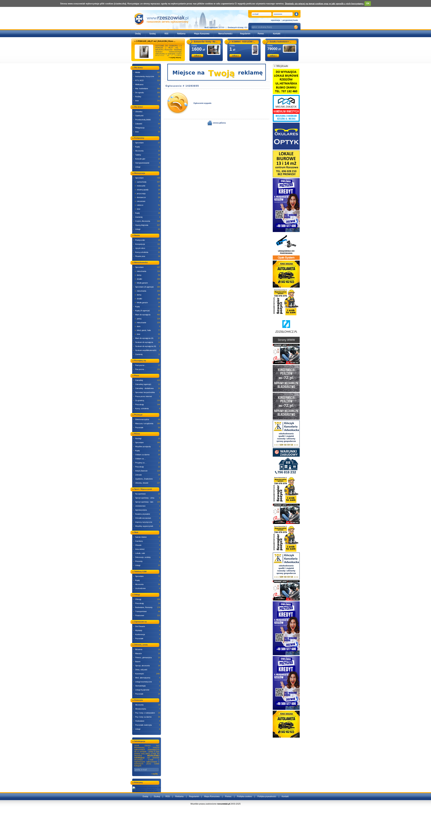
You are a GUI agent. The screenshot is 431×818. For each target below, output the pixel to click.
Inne (146, 101)
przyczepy (147, 193)
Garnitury (146, 541)
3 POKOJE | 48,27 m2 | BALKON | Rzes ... (155, 41)
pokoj (147, 319)
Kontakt (285, 796)
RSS (167, 796)
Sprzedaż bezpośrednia (146, 392)
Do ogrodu (146, 93)
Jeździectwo (146, 506)
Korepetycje (146, 244)
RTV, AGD (146, 80)
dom (147, 326)
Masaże (146, 653)
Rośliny (146, 97)
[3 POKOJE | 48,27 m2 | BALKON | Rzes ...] (144, 52)
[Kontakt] (277, 31)
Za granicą (146, 400)
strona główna (219, 123)
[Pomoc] (261, 31)
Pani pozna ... (146, 365)
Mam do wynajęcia (146, 315)
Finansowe (146, 615)
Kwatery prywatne (146, 514)
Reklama (179, 796)
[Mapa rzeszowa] (201, 31)
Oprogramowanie (146, 163)
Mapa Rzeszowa (212, 796)
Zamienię (146, 217)
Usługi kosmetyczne (146, 682)
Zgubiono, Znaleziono (146, 479)
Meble (146, 72)
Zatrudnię (146, 380)
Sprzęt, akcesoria (146, 666)
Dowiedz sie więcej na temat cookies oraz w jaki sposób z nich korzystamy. (324, 3)
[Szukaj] (152, 31)
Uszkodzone (146, 588)
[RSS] (167, 31)
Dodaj (145, 796)
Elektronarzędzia (146, 419)
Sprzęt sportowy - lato (146, 502)
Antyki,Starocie (146, 471)
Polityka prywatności (266, 796)
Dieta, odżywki (146, 670)
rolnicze (147, 205)
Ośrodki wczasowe (146, 518)
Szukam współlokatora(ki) (146, 350)
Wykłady (146, 630)
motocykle (147, 186)
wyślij (155, 774)
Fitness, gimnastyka (146, 657)
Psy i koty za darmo (146, 717)
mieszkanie (147, 323)
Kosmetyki (146, 674)
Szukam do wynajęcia (146, 342)
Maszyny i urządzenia (146, 423)
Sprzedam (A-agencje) (146, 287)
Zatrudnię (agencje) (146, 384)
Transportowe (146, 611)
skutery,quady (147, 190)
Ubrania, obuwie (146, 483)
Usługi (146, 167)
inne (147, 209)
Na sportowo (146, 494)
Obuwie (146, 545)
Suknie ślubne (146, 537)
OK (367, 3)
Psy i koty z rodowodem (146, 713)
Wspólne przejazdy (146, 447)
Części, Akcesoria (146, 221)
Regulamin (194, 796)
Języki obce (146, 248)
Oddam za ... (146, 459)
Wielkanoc (146, 84)
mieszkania (147, 271)
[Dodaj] (138, 31)
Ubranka (146, 112)
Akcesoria (146, 151)
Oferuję (146, 599)
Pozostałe (146, 427)
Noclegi (146, 438)
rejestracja (275, 20)
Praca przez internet (146, 396)
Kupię (146, 147)
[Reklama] (182, 31)
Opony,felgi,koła (146, 225)
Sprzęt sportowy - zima (146, 498)
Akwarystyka (146, 709)
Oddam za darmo (146, 455)
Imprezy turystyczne (146, 522)
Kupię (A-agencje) (146, 311)
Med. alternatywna (146, 678)
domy (147, 275)
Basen (146, 662)
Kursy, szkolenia (146, 408)
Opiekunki (146, 116)
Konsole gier (146, 159)
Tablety (146, 155)
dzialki (147, 279)
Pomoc (228, 796)
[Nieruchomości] (225, 31)
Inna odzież (146, 549)
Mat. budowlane (146, 88)
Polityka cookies (244, 796)
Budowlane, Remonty (146, 607)
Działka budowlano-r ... (280, 42)
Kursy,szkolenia (146, 252)
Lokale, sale (146, 553)
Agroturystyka (146, 510)
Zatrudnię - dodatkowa (146, 388)
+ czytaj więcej (175, 57)
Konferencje (146, 634)
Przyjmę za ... (146, 463)
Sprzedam (146, 143)
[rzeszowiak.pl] (161, 19)
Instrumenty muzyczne (146, 76)
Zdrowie (146, 475)
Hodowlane (146, 721)
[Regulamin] (245, 31)
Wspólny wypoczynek (146, 526)
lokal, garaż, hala (147, 330)
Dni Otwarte (146, 626)
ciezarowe (147, 201)
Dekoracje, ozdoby (146, 557)
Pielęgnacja (146, 128)
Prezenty (146, 561)
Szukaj (157, 796)
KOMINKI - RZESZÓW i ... (243, 42)
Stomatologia (146, 686)
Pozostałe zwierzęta (146, 725)
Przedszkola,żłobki (146, 120)
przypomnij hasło (290, 20)
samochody (147, 182)
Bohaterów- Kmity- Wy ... (206, 42)
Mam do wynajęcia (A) (146, 338)
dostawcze (147, 197)
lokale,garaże (147, 283)
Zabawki (146, 124)
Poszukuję (146, 404)
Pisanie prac (146, 256)
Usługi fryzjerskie (146, 690)
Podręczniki (146, 240)
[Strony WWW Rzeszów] (286, 329)
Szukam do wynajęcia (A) (146, 346)
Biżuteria (146, 649)
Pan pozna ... (146, 369)
